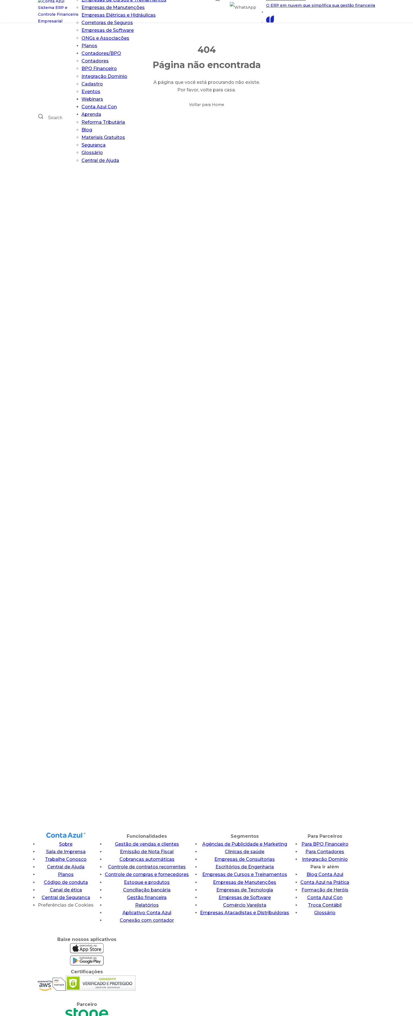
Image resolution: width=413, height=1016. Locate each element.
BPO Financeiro (99, 68)
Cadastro (92, 84)
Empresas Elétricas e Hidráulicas (118, 15)
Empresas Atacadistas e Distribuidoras (244, 912)
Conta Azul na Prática (324, 882)
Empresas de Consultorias (244, 859)
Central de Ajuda (100, 160)
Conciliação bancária (147, 890)
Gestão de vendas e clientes (147, 844)
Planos (89, 45)
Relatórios (147, 905)
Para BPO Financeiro (324, 844)
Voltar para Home (206, 104)
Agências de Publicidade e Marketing (244, 844)
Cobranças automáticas (146, 859)
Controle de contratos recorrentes (147, 866)
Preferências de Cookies (66, 905)
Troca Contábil (325, 905)
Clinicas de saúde (244, 851)
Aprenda (91, 114)
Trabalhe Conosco (66, 859)
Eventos (90, 91)
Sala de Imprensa (66, 851)
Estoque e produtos (147, 882)
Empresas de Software (107, 30)
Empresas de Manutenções (113, 7)
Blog (86, 129)
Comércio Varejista (244, 905)
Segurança (93, 145)
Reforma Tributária (103, 122)
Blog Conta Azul (325, 874)
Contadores (95, 61)
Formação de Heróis (324, 890)
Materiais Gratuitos (103, 137)
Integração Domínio (104, 76)
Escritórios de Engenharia (244, 866)
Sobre (65, 844)
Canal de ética (66, 890)
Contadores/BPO (101, 53)
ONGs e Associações (105, 38)
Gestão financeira (147, 897)
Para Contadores (324, 851)
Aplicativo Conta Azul (146, 912)
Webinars (92, 99)
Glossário (92, 152)
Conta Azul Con (99, 106)
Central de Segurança (66, 897)
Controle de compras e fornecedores (147, 874)
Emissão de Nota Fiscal (147, 851)
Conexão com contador (147, 920)
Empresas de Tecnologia (244, 890)
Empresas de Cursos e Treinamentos (244, 874)
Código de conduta (66, 882)
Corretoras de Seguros (107, 22)
